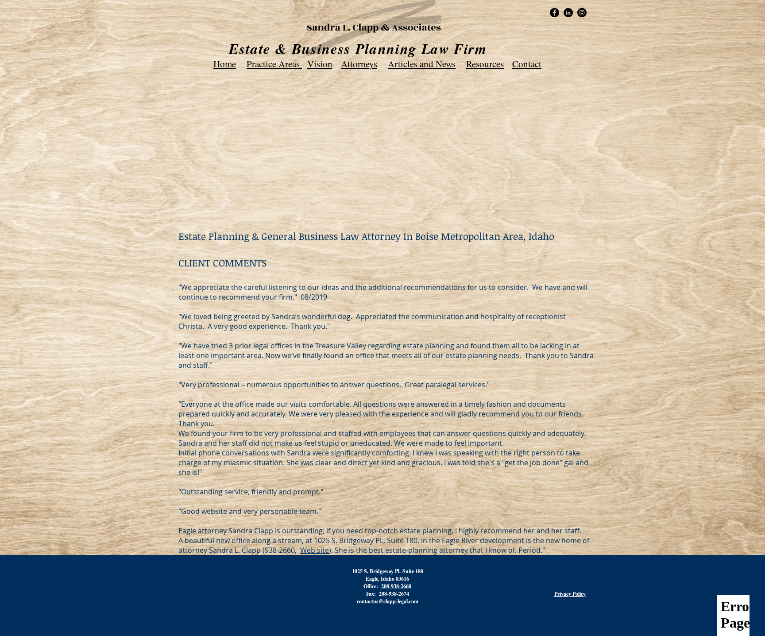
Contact (526, 64)
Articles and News (422, 64)
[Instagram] (582, 12)
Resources (485, 64)
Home (224, 64)
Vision (319, 64)
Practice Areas (274, 64)
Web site (314, 550)
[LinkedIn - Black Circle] (568, 12)
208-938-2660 (396, 586)
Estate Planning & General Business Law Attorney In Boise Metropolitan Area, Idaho (366, 236)
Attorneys (359, 64)
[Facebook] (554, 12)
